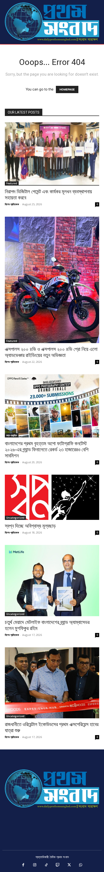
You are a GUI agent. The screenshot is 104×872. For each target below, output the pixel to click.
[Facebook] (23, 865)
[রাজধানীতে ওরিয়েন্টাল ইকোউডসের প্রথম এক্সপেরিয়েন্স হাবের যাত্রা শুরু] (52, 683)
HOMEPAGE (67, 89)
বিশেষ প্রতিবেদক (12, 204)
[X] (69, 865)
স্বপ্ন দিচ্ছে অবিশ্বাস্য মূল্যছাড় (30, 526)
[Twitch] (57, 865)
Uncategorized (15, 517)
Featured (11, 183)
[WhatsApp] (80, 865)
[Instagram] (34, 865)
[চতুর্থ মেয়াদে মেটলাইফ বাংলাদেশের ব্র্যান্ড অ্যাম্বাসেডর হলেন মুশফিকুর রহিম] (52, 580)
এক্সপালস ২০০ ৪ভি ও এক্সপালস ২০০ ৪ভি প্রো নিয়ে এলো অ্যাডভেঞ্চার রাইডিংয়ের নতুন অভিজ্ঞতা (51, 352)
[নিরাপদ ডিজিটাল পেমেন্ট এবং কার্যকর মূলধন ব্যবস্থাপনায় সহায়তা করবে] (52, 154)
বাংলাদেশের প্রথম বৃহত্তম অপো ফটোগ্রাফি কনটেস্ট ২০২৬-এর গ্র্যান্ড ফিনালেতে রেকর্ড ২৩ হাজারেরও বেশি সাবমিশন (47, 450)
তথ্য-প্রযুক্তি (11, 435)
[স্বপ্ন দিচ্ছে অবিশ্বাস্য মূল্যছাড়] (52, 497)
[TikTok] (46, 865)
